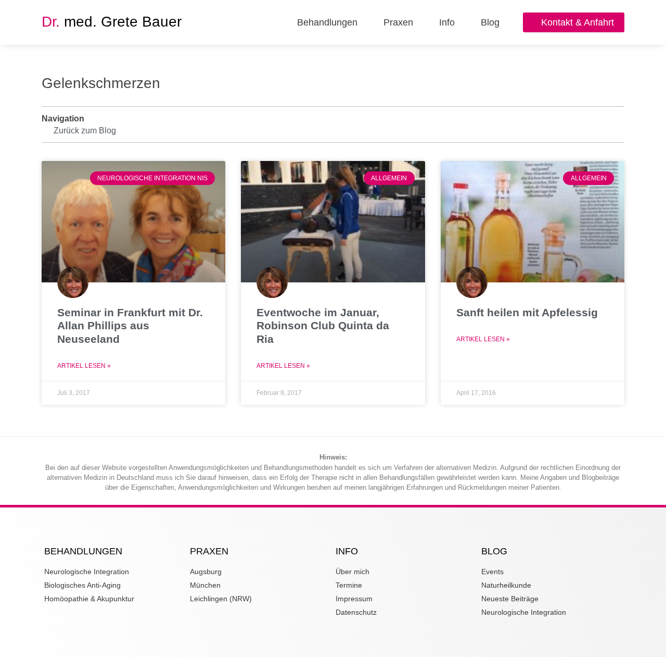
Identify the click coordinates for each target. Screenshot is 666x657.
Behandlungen (327, 22)
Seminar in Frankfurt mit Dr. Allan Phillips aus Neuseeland (130, 325)
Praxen (398, 22)
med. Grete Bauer (112, 22)
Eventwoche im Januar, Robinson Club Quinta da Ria (323, 325)
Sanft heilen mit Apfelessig (527, 312)
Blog (490, 22)
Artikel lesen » (84, 365)
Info (447, 22)
